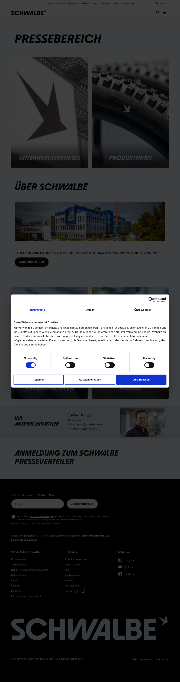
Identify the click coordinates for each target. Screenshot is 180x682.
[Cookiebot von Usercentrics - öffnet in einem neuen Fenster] (151, 299)
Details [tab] (90, 309)
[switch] (70, 365)
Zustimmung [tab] (37, 309)
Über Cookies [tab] (142, 309)
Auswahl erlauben (90, 379)
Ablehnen (38, 379)
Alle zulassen (141, 379)
